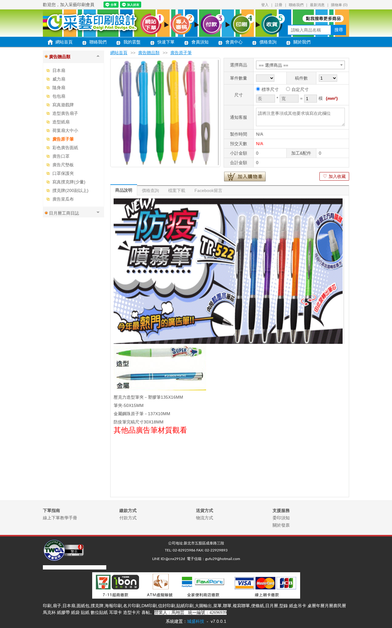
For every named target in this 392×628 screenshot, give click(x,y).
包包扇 (58, 96)
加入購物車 (245, 176)
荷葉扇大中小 (65, 130)
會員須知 (200, 41)
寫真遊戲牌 (63, 104)
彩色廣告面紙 (65, 147)
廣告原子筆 (63, 139)
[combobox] (300, 65)
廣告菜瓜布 (63, 199)
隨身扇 (58, 87)
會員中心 (234, 41)
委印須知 (281, 517)
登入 (265, 5)
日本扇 (58, 70)
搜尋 (338, 29)
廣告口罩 (61, 156)
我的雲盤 (132, 41)
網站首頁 (64, 41)
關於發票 (281, 525)
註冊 (278, 5)
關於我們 (302, 41)
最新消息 (317, 5)
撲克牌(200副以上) (70, 190)
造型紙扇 (61, 121)
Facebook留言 (208, 190)
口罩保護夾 (63, 173)
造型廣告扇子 (65, 113)
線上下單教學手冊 (60, 517)
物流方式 (204, 517)
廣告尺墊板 (63, 164)
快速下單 (166, 41)
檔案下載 (176, 190)
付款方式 (128, 517)
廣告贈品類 (149, 52)
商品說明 (123, 190)
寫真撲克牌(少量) (68, 181)
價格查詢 (268, 41)
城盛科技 (195, 621)
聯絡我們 (296, 5)
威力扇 (58, 79)
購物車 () (339, 5)
